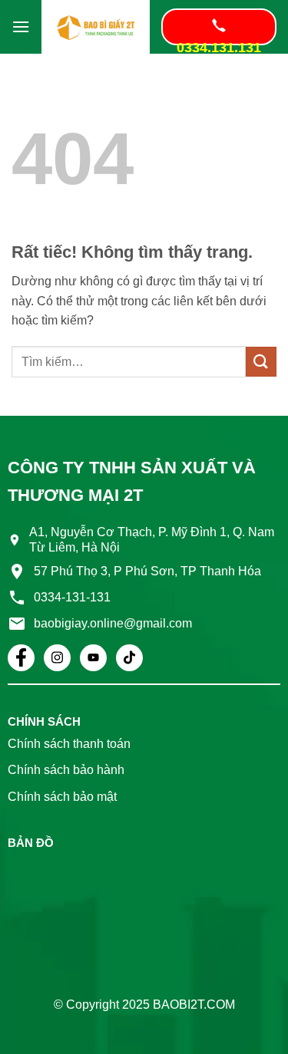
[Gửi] (261, 362)
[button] (21, 26)
